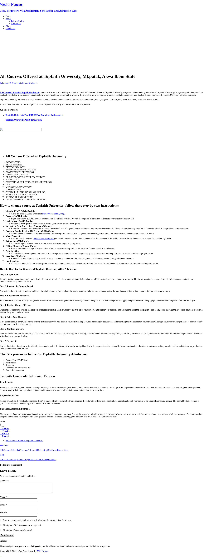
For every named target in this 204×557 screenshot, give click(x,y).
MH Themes (42, 551)
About (8, 18)
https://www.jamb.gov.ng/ (53, 214)
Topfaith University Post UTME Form (24, 120)
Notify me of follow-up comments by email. (22, 525)
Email (3, 505)
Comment (4, 480)
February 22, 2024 (8, 83)
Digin (19, 83)
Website (3, 512)
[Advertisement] (102, 51)
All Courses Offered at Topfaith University (20, 92)
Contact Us (16, 23)
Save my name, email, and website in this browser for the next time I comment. (37, 520)
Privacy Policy (17, 21)
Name (3, 497)
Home (8, 16)
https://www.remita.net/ (44, 238)
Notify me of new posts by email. (17, 530)
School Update (28, 83)
